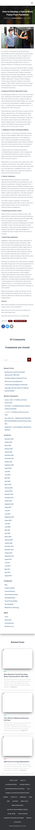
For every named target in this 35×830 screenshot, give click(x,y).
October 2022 (8, 461)
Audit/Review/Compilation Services (14, 788)
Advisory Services (25, 784)
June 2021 (7, 514)
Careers (5, 797)
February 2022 (9, 488)
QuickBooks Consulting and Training (14, 818)
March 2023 (8, 445)
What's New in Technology (12, 607)
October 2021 (8, 500)
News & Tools (24, 801)
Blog (10, 320)
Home (30, 797)
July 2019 (7, 562)
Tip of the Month (9, 604)
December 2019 (9, 546)
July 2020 (7, 523)
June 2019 (7, 566)
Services (29, 818)
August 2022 (8, 468)
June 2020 (7, 527)
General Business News (20, 320)
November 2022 (9, 458)
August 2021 (8, 507)
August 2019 (8, 559)
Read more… (14, 687)
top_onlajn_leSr (9, 418)
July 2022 (7, 471)
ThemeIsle (23, 826)
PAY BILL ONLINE (11, 813)
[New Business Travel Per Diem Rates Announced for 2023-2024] (17, 658)
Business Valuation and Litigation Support (17, 792)
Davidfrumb (8, 427)
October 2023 (8, 442)
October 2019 (8, 553)
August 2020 (8, 520)
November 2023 (9, 439)
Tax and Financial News (11, 601)
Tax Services (17, 822)
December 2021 (9, 494)
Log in (6, 616)
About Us (22, 780)
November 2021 (9, 497)
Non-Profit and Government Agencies (17, 809)
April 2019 (7, 572)
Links (8, 801)
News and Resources (17, 805)
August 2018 (8, 575)
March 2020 (8, 536)
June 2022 (7, 474)
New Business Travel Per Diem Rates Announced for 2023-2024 (16, 675)
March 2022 (8, 484)
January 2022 (8, 491)
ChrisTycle (8, 406)
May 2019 (7, 569)
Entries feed (8, 620)
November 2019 (9, 549)
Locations (15, 801)
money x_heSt (8, 400)
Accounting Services (11, 784)
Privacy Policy (14, 780)
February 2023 (9, 448)
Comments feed (9, 623)
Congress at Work (10, 588)
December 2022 (9, 455)
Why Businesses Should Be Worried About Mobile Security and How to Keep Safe (18, 420)
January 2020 (8, 543)
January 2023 (8, 452)
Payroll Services (23, 813)
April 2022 (7, 481)
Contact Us (14, 797)
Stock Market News (10, 597)
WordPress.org (9, 626)
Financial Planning (10, 591)
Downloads (23, 797)
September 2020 (9, 517)
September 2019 (9, 556)
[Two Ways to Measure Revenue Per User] (17, 702)
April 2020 (7, 533)
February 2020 (9, 540)
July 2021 (7, 510)
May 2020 (7, 530)
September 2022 (9, 465)
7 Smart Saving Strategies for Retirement (16, 384)
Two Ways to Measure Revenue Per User (16, 378)
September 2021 (9, 504)
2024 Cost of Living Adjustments (14, 381)
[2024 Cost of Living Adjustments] (17, 746)
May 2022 (7, 478)
